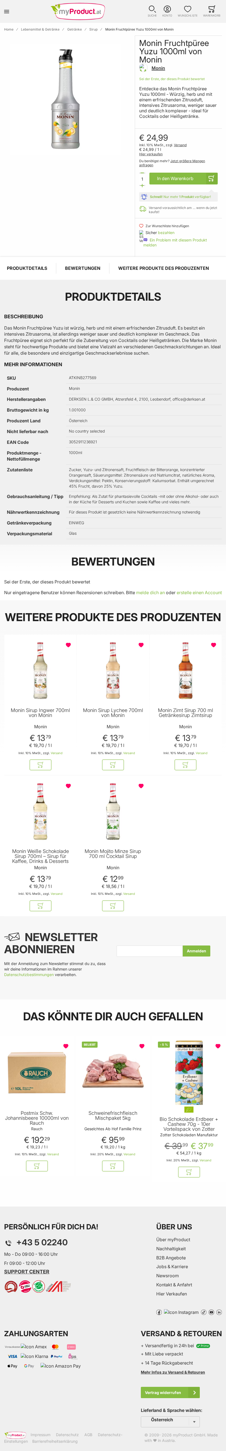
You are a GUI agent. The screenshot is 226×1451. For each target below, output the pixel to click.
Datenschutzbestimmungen (29, 974)
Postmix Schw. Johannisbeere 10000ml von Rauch (37, 1118)
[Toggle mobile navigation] (6, 11)
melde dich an (150, 592)
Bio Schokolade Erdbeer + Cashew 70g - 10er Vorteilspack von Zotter (189, 1124)
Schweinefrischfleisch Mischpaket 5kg (112, 1116)
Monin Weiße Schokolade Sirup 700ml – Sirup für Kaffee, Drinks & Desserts (40, 856)
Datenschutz (67, 1434)
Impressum (40, 1434)
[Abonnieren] (196, 951)
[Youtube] (211, 1312)
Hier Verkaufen (171, 1294)
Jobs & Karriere (172, 1266)
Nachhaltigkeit (171, 1248)
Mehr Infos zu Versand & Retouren (173, 1372)
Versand (180, 145)
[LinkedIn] (219, 1312)
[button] (152, 11)
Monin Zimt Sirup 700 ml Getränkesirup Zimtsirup (185, 713)
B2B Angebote (171, 1257)
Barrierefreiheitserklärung (55, 1441)
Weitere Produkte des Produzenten (163, 268)
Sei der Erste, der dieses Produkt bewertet (172, 79)
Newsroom (167, 1275)
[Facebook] (159, 1312)
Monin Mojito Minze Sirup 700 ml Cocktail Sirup (113, 854)
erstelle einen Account (199, 592)
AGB (88, 1434)
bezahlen (166, 232)
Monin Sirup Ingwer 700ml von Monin (40, 713)
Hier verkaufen (151, 154)
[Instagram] (181, 1312)
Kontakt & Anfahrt (174, 1284)
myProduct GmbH (189, 1435)
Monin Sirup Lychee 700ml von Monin (113, 713)
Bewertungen (82, 268)
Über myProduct (173, 1239)
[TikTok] (203, 1312)
